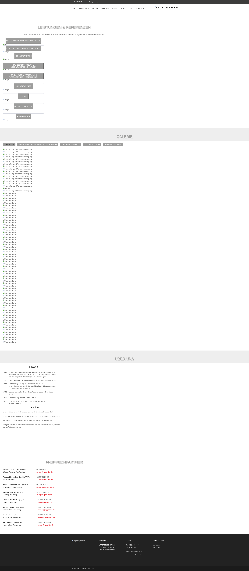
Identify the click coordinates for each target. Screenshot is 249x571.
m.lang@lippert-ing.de (44, 495)
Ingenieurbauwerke (71, 144)
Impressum (156, 545)
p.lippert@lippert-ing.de (44, 479)
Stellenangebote (137, 9)
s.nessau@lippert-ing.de (46, 517)
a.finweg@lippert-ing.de (46, 510)
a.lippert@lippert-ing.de (44, 472)
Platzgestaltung (92, 144)
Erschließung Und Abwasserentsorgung (38, 144)
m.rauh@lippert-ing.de (46, 525)
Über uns (105, 9)
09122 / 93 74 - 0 (79, 2)
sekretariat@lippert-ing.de (45, 487)
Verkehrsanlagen (113, 144)
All (5, 144)
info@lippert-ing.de (94, 2)
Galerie (95, 9)
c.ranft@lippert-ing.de (45, 502)
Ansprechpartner (119, 9)
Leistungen (84, 9)
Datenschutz (157, 547)
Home (74, 9)
